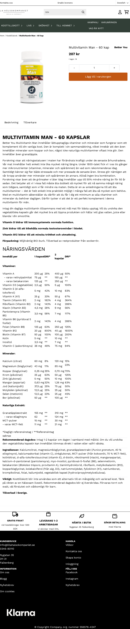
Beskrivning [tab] (11, 122)
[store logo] (14, 12)
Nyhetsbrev (7, 585)
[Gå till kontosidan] (120, 12)
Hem (2, 36)
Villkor (70, 544)
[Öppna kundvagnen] (126, 12)
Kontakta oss (6, 3)
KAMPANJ (93, 22)
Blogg (3, 578)
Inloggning (72, 563)
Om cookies (7, 591)
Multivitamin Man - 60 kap (31, 36)
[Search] (83, 12)
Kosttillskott (12, 36)
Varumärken (109, 22)
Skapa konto (73, 557)
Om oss (4, 572)
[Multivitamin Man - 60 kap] (31, 76)
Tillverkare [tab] (29, 122)
